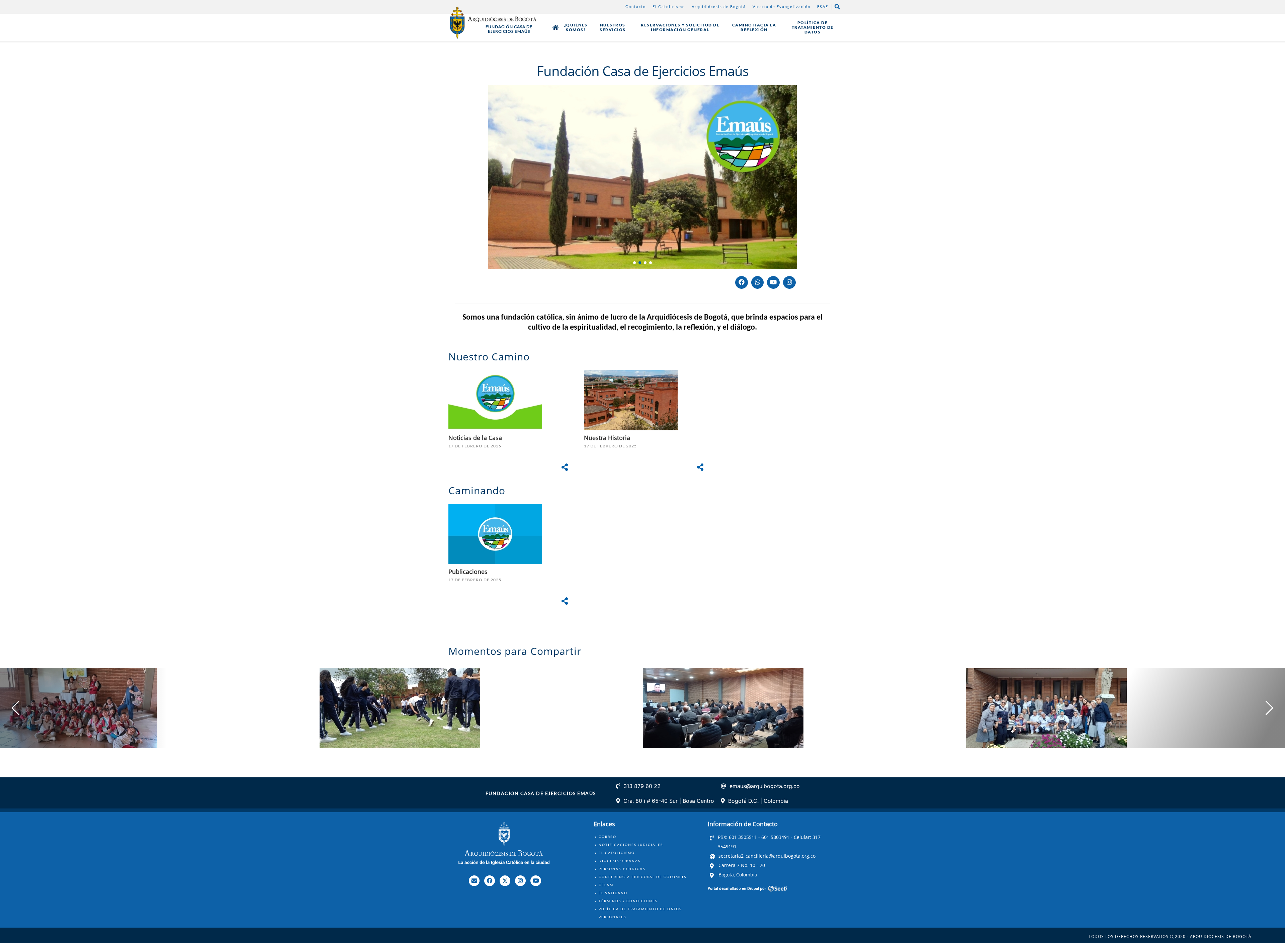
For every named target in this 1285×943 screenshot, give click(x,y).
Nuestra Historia (607, 438)
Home (555, 27)
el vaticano (613, 893)
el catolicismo (617, 853)
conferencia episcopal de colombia (643, 877)
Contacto (635, 6)
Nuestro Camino (489, 356)
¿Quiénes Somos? (576, 27)
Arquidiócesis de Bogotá (719, 6)
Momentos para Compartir (514, 651)
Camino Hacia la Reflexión (754, 27)
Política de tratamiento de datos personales (640, 913)
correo (607, 837)
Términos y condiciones (628, 901)
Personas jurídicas (622, 869)
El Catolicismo (669, 6)
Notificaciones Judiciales (631, 845)
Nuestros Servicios (613, 27)
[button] (634, 262)
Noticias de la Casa (477, 438)
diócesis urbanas (619, 861)
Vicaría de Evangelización (781, 6)
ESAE (822, 6)
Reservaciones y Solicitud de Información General (680, 27)
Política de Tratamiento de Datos (813, 27)
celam (606, 885)
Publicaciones (468, 572)
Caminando (478, 490)
